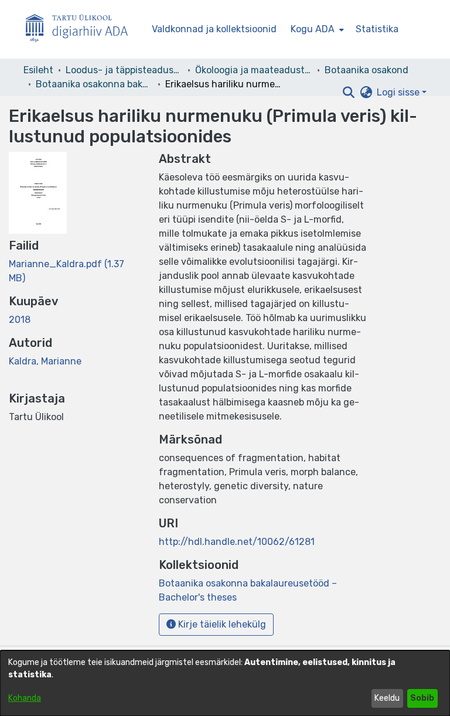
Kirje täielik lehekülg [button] (221, 624)
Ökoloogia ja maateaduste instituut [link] (253, 70)
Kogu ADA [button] (313, 29)
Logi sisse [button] (399, 92)
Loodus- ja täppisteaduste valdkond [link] (124, 70)
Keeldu (387, 698)
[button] (348, 93)
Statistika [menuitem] (377, 29)
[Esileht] (81, 29)
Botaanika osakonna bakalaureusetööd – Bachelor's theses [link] (94, 84)
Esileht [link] (38, 70)
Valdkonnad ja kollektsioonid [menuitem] (214, 29)
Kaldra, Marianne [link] (45, 361)
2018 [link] (19, 319)
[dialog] (225, 683)
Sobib (422, 698)
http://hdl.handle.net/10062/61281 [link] (237, 541)
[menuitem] (316, 29)
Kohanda (24, 698)
